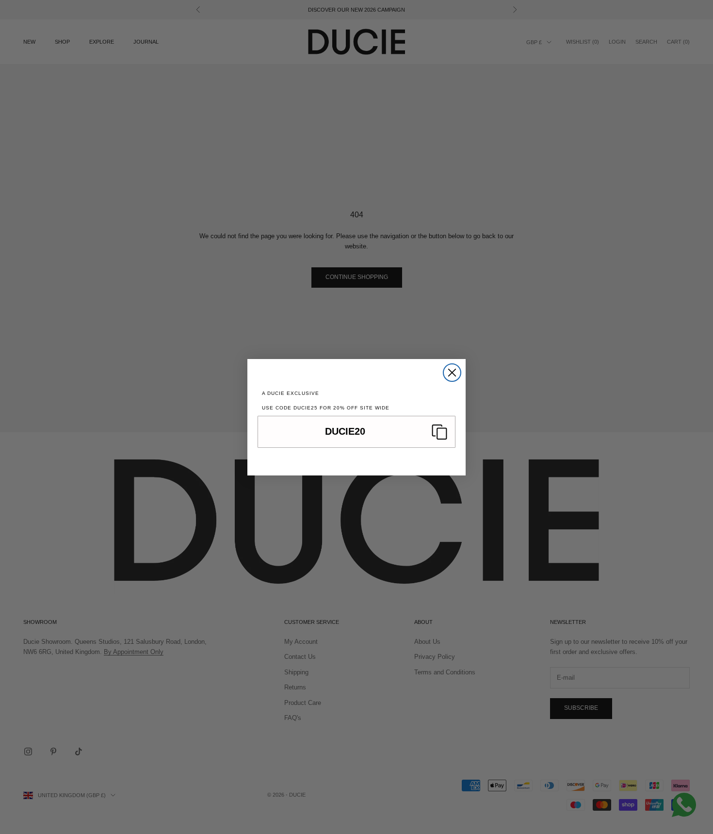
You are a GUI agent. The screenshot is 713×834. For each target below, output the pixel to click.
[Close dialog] (452, 372)
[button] (356, 432)
